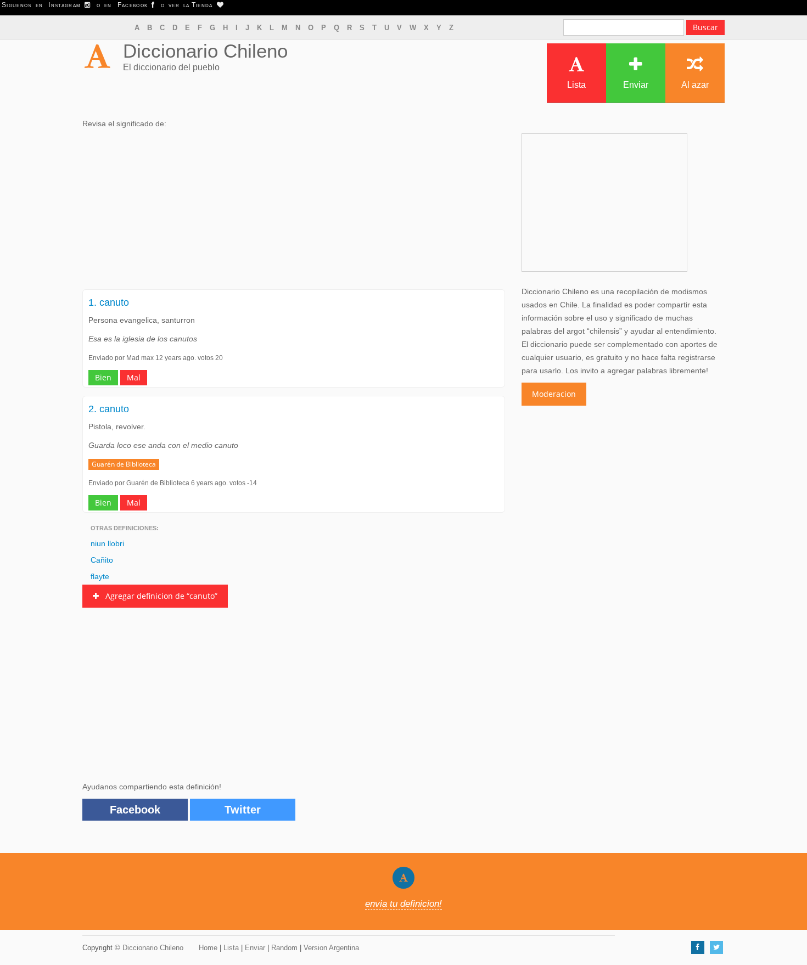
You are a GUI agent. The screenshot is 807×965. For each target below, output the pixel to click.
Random (284, 948)
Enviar (635, 84)
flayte (100, 576)
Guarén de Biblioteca (124, 464)
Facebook (135, 810)
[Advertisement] (293, 212)
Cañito (102, 560)
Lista (576, 84)
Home (208, 948)
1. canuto (108, 302)
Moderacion (554, 394)
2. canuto (108, 408)
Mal (134, 377)
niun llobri (107, 543)
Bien (103, 377)
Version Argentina (331, 948)
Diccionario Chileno (205, 50)
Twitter (243, 810)
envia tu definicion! (403, 904)
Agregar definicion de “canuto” (158, 596)
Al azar (695, 84)
